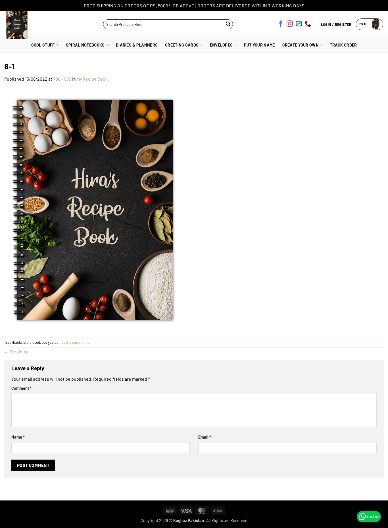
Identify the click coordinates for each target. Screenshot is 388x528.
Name (18, 437)
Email (204, 437)
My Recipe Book (92, 78)
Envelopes (221, 45)
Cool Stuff (43, 45)
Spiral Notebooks (85, 45)
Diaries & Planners (137, 45)
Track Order (343, 45)
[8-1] (103, 209)
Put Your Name (259, 45)
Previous (15, 351)
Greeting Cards (182, 45)
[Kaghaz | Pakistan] (27, 24)
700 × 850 (62, 78)
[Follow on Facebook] (281, 24)
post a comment (74, 342)
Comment (21, 388)
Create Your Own (300, 45)
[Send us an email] (299, 24)
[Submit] (228, 24)
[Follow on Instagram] (290, 24)
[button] (369, 24)
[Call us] (308, 24)
